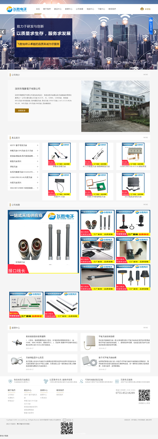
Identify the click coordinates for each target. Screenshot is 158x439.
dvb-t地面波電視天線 (133, 197)
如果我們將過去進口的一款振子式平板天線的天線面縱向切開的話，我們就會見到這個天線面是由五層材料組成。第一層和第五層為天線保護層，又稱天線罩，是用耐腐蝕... (124, 364)
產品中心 (58, 9)
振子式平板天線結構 (107, 357)
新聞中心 (68, 9)
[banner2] (43, 38)
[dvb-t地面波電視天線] (133, 184)
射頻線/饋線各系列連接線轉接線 (58, 26)
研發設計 (46, 26)
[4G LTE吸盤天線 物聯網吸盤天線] (96, 154)
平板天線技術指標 (106, 336)
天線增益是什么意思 (35, 357)
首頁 (38, 9)
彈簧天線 (57, 35)
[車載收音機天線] (59, 154)
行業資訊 (68, 21)
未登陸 (147, 9)
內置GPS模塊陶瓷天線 (96, 197)
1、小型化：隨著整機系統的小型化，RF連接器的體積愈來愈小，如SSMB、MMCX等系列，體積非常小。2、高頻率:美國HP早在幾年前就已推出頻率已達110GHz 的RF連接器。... (51, 342)
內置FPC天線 (59, 197)
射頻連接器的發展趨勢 (36, 336)
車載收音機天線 (59, 166)
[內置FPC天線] (59, 184)
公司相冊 (79, 9)
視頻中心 (90, 9)
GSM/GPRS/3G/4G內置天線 (58, 44)
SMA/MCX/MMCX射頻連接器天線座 (58, 53)
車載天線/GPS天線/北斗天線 (58, 21)
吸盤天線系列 (58, 30)
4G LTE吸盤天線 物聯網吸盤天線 (96, 166)
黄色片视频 (4, 436)
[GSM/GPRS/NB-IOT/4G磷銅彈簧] (133, 154)
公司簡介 (46, 16)
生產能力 (46, 21)
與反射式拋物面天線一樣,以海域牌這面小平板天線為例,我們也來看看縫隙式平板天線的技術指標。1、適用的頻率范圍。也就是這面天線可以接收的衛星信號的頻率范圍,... (124, 342)
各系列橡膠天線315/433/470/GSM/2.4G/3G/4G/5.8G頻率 (58, 39)
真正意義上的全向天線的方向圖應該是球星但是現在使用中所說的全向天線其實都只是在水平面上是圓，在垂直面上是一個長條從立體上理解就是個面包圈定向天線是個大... (51, 364)
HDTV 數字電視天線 (58, 16)
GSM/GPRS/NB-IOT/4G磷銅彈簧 (133, 166)
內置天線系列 (58, 49)
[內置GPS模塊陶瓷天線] (96, 184)
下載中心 (101, 9)
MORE (145, 74)
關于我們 (47, 9)
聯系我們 (112, 9)
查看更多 (22, 111)
